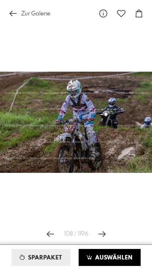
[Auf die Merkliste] (121, 13)
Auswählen (113, 258)
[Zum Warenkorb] (139, 13)
